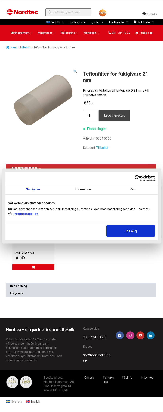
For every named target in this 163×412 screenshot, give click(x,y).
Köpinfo (127, 377)
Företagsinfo (116, 22)
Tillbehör (25, 47)
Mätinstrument (19, 32)
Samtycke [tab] (33, 189)
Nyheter (95, 22)
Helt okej (130, 231)
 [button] (33, 267)
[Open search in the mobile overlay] (68, 12)
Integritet (147, 377)
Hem (14, 47)
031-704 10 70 (120, 32)
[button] (75, 71)
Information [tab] (83, 189)
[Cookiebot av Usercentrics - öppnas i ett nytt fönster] (137, 178)
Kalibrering (67, 32)
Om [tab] (132, 189)
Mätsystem (45, 32)
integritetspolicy (25, 214)
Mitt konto (144, 22)
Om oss (89, 377)
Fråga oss (146, 32)
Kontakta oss (77, 22)
